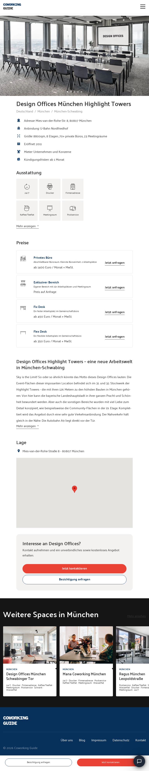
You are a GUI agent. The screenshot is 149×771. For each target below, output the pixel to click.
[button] (74, 489)
